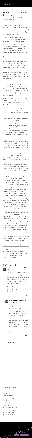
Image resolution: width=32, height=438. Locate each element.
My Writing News (7, 403)
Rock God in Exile (7, 405)
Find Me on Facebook (10, 387)
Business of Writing (8, 395)
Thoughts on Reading (8, 410)
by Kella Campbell (7, 398)
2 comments (11, 19)
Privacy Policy (7, 429)
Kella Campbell (8, 17)
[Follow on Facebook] (18, 435)
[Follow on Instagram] (21, 435)
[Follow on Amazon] (15, 435)
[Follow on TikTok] (24, 435)
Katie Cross (10, 268)
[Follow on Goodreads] (27, 435)
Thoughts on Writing (8, 414)
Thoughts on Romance (9, 412)
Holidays (5, 400)
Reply (25, 295)
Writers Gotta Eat (7, 417)
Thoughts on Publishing (9, 407)
